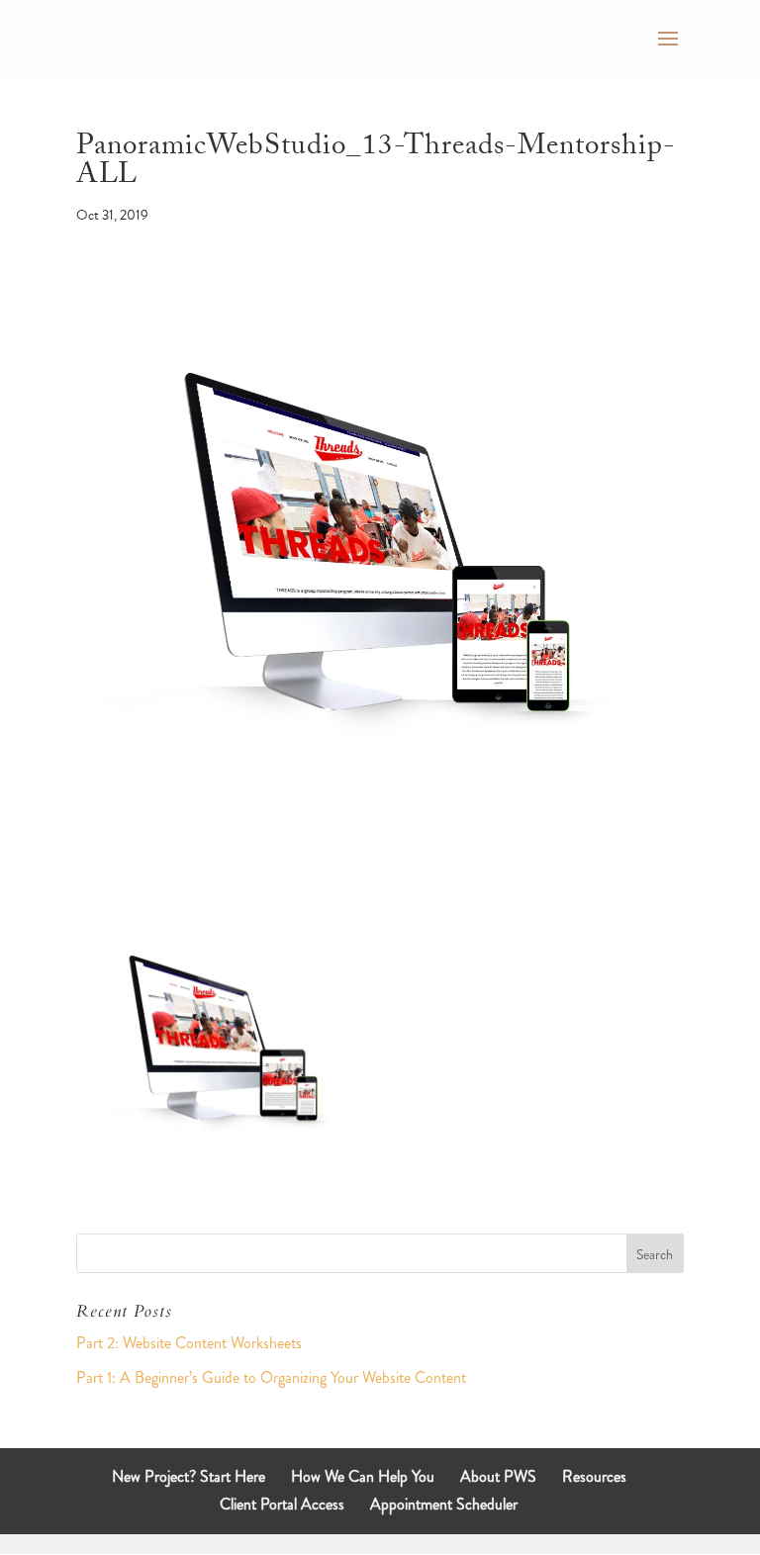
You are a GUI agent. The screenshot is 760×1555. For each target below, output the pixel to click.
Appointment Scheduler (444, 1504)
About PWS (498, 1476)
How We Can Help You (362, 1476)
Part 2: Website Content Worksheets (189, 1342)
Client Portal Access (282, 1504)
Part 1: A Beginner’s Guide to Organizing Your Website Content (271, 1377)
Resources (594, 1476)
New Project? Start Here (188, 1476)
